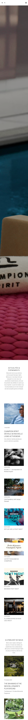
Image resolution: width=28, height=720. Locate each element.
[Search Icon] (4, 2)
